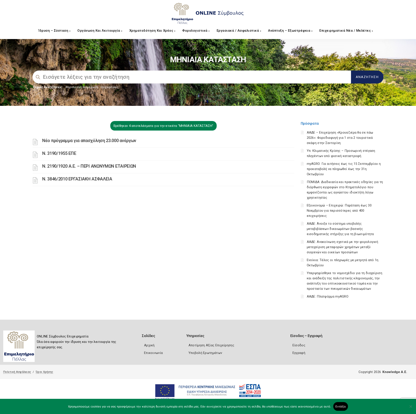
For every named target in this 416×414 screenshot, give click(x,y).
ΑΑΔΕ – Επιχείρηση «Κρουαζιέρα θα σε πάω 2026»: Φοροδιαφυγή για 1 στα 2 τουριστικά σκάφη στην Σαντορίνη (340, 138)
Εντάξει (340, 406)
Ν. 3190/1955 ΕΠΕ (59, 153)
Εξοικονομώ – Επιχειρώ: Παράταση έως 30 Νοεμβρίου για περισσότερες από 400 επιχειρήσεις (339, 210)
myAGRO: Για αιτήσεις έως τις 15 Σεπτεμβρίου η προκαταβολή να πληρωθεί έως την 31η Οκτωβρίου (344, 169)
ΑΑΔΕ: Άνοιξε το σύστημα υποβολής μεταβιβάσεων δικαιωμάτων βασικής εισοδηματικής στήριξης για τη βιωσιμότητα (340, 229)
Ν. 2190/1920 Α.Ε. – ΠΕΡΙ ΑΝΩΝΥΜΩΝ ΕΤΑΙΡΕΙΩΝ (89, 166)
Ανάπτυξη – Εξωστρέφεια (289, 31)
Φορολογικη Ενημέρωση (81, 87)
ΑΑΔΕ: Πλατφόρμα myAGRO (328, 296)
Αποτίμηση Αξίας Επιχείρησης (211, 345)
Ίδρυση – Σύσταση (53, 31)
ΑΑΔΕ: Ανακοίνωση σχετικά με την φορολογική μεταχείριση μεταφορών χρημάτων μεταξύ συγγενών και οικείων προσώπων (342, 247)
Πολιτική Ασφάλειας (17, 371)
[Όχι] (410, 408)
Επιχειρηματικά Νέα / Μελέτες (345, 31)
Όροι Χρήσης (44, 371)
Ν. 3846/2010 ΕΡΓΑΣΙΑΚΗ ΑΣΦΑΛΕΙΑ (77, 179)
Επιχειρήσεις (110, 87)
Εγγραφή (298, 353)
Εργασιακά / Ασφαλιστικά (238, 31)
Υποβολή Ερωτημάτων (205, 353)
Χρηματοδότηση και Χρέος (151, 31)
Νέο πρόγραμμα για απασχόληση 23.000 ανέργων (89, 140)
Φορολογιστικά (195, 31)
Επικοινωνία (153, 353)
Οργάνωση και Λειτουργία (99, 31)
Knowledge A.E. (394, 372)
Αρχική (149, 345)
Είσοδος (298, 345)
